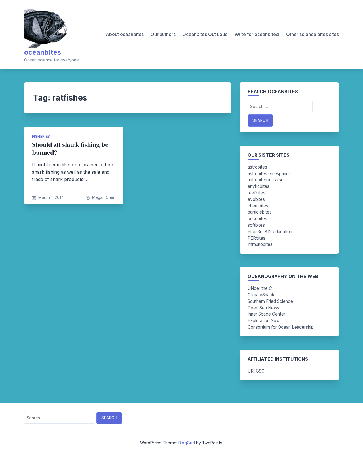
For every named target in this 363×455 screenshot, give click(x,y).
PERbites (256, 238)
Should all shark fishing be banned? (70, 148)
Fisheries (41, 136)
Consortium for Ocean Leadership (281, 327)
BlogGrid (186, 442)
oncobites (257, 218)
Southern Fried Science (270, 301)
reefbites (256, 192)
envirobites (258, 186)
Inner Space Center (266, 314)
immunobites (260, 244)
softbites (256, 225)
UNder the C (260, 288)
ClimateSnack (261, 294)
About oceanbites (125, 34)
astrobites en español (269, 173)
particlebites (260, 212)
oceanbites (42, 52)
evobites (256, 199)
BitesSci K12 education (270, 231)
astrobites (257, 167)
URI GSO (256, 371)
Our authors (163, 34)
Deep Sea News (263, 308)
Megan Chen (103, 197)
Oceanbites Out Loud (205, 34)
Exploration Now (264, 320)
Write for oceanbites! (257, 34)
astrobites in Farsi (265, 179)
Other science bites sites (312, 34)
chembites (258, 206)
